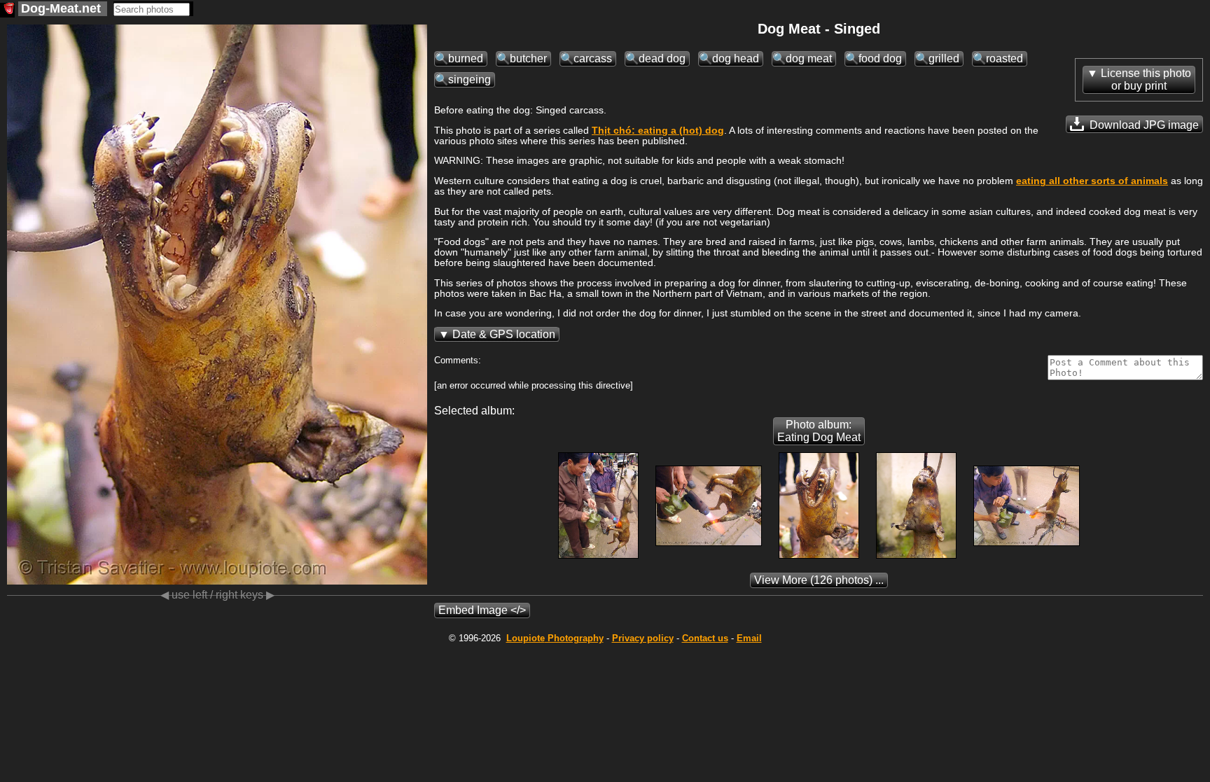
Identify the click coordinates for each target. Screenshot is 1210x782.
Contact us (705, 638)
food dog (880, 58)
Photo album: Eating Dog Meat (819, 431)
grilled (944, 58)
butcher (528, 58)
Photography (555, 638)
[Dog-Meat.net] (7, 10)
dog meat (809, 58)
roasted (1004, 58)
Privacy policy (643, 638)
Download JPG (1143, 125)
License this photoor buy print (1146, 79)
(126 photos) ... (819, 580)
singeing (469, 79)
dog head (735, 58)
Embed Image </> (482, 610)
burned (465, 58)
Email (749, 638)
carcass (592, 58)
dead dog (662, 58)
